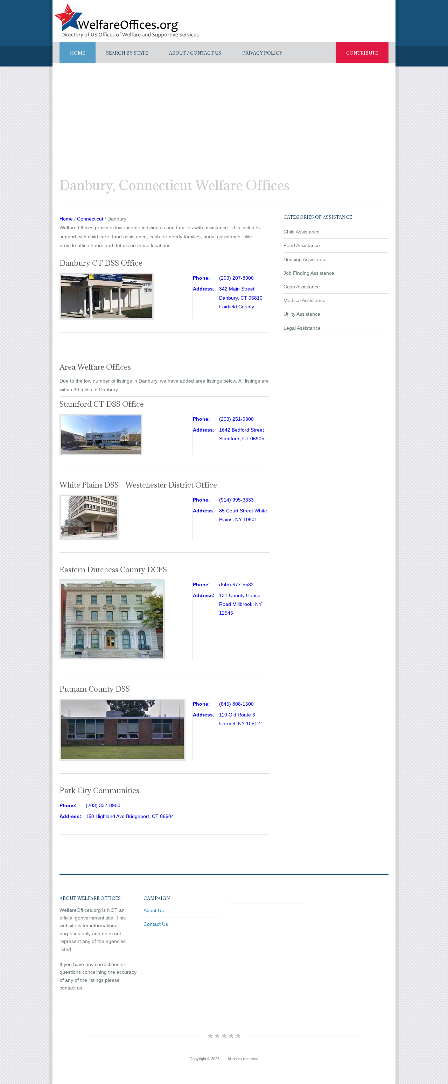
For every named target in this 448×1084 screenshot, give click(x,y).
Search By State (127, 53)
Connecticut (90, 219)
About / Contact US (195, 53)
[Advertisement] (224, 116)
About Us (154, 910)
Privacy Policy (262, 53)
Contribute (362, 53)
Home (77, 53)
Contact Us (156, 924)
